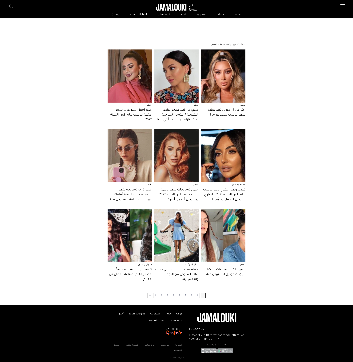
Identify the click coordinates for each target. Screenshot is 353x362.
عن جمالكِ (165, 345)
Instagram (195, 335)
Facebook (224, 335)
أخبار (183, 14)
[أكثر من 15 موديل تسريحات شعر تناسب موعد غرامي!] (223, 76)
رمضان (115, 14)
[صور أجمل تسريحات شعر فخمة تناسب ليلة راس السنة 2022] (130, 76)
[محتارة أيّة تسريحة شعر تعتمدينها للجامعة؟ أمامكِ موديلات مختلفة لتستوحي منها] (130, 155)
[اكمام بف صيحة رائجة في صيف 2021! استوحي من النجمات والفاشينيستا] (176, 235)
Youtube (194, 339)
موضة (238, 14)
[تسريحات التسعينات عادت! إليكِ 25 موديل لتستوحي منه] (223, 235)
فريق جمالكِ (149, 345)
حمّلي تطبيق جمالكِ (217, 344)
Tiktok (208, 339)
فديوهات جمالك (137, 314)
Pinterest (210, 335)
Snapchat (238, 335)
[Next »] (149, 295)
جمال (221, 14)
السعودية (202, 14)
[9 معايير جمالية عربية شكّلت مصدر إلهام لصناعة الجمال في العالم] (130, 235)
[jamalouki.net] (176, 7)
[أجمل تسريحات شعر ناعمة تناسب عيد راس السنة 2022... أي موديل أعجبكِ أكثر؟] (176, 155)
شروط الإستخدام (131, 345)
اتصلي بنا (178, 345)
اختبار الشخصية (138, 14)
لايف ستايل (164, 14)
